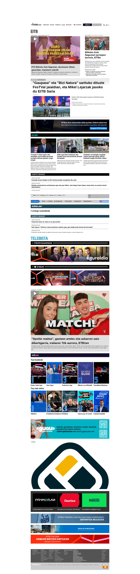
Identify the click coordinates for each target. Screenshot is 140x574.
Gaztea (42, 555)
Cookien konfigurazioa (76, 564)
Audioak (65, 554)
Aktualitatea (51, 551)
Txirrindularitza (58, 552)
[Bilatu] (104, 25)
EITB (34, 31)
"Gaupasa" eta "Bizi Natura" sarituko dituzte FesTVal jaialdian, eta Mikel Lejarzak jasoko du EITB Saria (68, 87)
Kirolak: (57, 550)
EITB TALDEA (97, 24)
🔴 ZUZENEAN (103, 201)
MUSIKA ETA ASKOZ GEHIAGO (68, 509)
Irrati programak (44, 559)
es (108, 25)
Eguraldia (51, 558)
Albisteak (46, 24)
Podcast (42, 560)
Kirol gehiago (57, 556)
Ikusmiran (51, 556)
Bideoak (33, 554)
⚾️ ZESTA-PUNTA (68, 201)
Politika (50, 554)
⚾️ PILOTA (43, 201)
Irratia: (43, 550)
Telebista (58, 24)
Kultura (50, 555)
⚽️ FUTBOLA (50, 201)
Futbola (56, 551)
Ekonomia (51, 552)
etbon (40, 267)
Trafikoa (75, 552)
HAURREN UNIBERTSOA (91, 509)
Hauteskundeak (77, 553)
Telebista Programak (36, 552)
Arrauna (56, 555)
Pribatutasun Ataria (52, 564)
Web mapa (96, 564)
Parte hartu (76, 556)
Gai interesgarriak (78, 557)
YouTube (103, 558)
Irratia (63, 24)
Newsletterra (104, 550)
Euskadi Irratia (44, 551)
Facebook (104, 551)
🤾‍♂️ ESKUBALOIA (77, 201)
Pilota (56, 554)
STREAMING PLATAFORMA (43, 509)
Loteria (75, 555)
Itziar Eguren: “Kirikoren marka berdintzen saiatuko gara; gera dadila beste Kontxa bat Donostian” (62, 227)
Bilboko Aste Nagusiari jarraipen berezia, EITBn (95, 55)
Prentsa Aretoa (77, 561)
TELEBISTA (39, 238)
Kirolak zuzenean (58, 560)
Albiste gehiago (38, 174)
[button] (69, 262)
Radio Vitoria (43, 554)
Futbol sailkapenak (58, 558)
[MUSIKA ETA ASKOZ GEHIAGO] (69, 500)
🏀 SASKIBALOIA (58, 201)
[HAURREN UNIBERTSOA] (94, 500)
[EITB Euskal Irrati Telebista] (36, 24)
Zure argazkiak (95, 195)
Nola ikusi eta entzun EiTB (79, 560)
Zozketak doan (77, 554)
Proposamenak (43, 243)
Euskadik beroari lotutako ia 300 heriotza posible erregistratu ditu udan (54, 180)
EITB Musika (43, 556)
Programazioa (35, 551)
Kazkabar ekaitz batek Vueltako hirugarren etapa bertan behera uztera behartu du (57, 232)
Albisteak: (51, 550)
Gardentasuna (85, 564)
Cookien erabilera (66, 564)
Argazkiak (66, 552)
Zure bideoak (94, 197)
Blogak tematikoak (78, 559)
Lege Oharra (59, 564)
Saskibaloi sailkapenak (59, 559)
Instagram (104, 554)
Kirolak (52, 24)
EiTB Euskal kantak (45, 558)
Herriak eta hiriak (77, 558)
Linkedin (103, 557)
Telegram (103, 555)
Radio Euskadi (44, 552)
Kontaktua (91, 564)
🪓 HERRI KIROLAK (86, 201)
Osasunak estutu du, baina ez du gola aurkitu (46, 222)
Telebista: (35, 550)
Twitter (103, 553)
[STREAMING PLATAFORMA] (45, 500)
